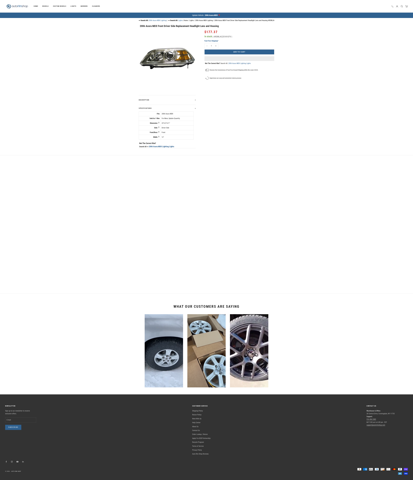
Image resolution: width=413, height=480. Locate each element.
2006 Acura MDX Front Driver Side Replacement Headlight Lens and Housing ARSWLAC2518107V (248, 20)
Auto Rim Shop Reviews (200, 454)
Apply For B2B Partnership (201, 438)
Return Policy (196, 415)
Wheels (45, 6)
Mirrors (84, 6)
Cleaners (96, 6)
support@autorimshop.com (376, 425)
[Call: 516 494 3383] (392, 6)
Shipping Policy (197, 411)
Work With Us (196, 419)
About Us (195, 427)
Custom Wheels (59, 6)
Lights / (192, 20)
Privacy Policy (197, 450)
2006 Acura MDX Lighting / (204, 20)
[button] (239, 58)
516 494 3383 (371, 419)
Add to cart (239, 52)
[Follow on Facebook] (6, 462)
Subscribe (13, 427)
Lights (73, 6)
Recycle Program (198, 442)
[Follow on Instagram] (12, 462)
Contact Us (196, 430)
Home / (186, 20)
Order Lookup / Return (200, 434)
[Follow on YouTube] (17, 462)
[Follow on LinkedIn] (23, 462)
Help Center (196, 423)
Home (36, 6)
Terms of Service (198, 446)
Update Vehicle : (205, 15)
